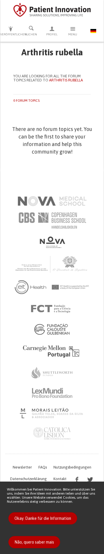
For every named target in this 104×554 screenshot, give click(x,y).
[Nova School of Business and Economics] (52, 242)
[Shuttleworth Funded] (52, 372)
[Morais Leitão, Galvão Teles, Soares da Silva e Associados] (52, 413)
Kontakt (59, 479)
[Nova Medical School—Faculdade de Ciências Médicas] (52, 201)
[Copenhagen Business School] (52, 220)
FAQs (42, 467)
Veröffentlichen (10, 34)
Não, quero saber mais (34, 542)
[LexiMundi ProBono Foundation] (52, 393)
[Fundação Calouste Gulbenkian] (52, 329)
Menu (72, 34)
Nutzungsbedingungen (72, 467)
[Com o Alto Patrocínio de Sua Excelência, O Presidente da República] (52, 264)
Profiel (51, 34)
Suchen (31, 34)
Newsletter (22, 467)
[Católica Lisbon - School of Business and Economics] (52, 433)
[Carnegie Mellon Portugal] (52, 351)
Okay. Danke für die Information (42, 518)
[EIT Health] (52, 287)
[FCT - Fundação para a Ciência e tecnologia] (52, 309)
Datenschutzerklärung (28, 479)
